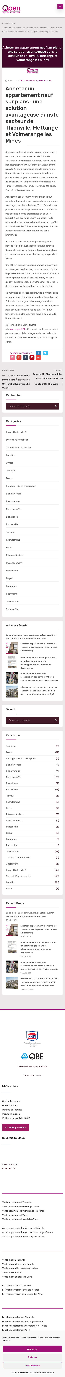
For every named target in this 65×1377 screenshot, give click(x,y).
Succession (12, 570)
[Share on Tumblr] (25, 357)
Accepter (32, 1349)
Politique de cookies (20, 1372)
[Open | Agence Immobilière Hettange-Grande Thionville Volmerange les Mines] (11, 8)
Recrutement (13, 539)
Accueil (5, 23)
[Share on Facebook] (38, 353)
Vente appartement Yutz (14, 1215)
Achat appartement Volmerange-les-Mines (23, 1236)
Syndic (9, 463)
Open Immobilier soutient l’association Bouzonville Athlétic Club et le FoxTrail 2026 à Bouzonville (39, 676)
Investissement (14, 563)
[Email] (38, 357)
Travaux (10, 532)
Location (10, 455)
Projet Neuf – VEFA (16, 432)
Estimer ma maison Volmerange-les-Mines (23, 1294)
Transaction (28, 81)
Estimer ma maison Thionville (16, 1285)
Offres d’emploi (10, 1105)
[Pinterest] (31, 357)
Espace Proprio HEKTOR (16, 1127)
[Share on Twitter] (45, 353)
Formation (11, 586)
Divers (9, 478)
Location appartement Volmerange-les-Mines (24, 1326)
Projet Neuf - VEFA (43, 81)
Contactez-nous (11, 1101)
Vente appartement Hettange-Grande (21, 1206)
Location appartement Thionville (18, 1317)
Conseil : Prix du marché (18, 447)
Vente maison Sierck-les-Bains (17, 1277)
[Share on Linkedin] (12, 357)
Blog (13, 23)
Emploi (9, 578)
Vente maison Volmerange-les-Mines (20, 1268)
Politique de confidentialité (42, 1372)
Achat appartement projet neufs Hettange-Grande (27, 1232)
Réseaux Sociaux (14, 555)
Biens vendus (13, 501)
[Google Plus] (18, 357)
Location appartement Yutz (16, 1330)
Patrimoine (11, 593)
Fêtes (9, 547)
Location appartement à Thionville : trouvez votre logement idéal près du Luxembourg (39, 647)
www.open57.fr (18, 329)
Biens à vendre (13, 493)
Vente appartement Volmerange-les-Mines (23, 1211)
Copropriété (12, 609)
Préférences (32, 1365)
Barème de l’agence (12, 1109)
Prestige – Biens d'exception (21, 486)
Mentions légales (11, 1114)
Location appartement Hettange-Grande (22, 1321)
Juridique (10, 470)
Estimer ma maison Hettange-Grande (20, 1290)
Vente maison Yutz (11, 1272)
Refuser (32, 1357)
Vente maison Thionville (13, 1260)
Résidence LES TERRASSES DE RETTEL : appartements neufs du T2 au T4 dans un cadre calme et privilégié (39, 690)
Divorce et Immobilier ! (17, 439)
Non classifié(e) (13, 509)
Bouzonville (12, 524)
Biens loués (12, 516)
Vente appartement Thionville (17, 1202)
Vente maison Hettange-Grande (18, 1264)
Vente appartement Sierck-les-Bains (20, 1219)
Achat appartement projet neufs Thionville (23, 1228)
